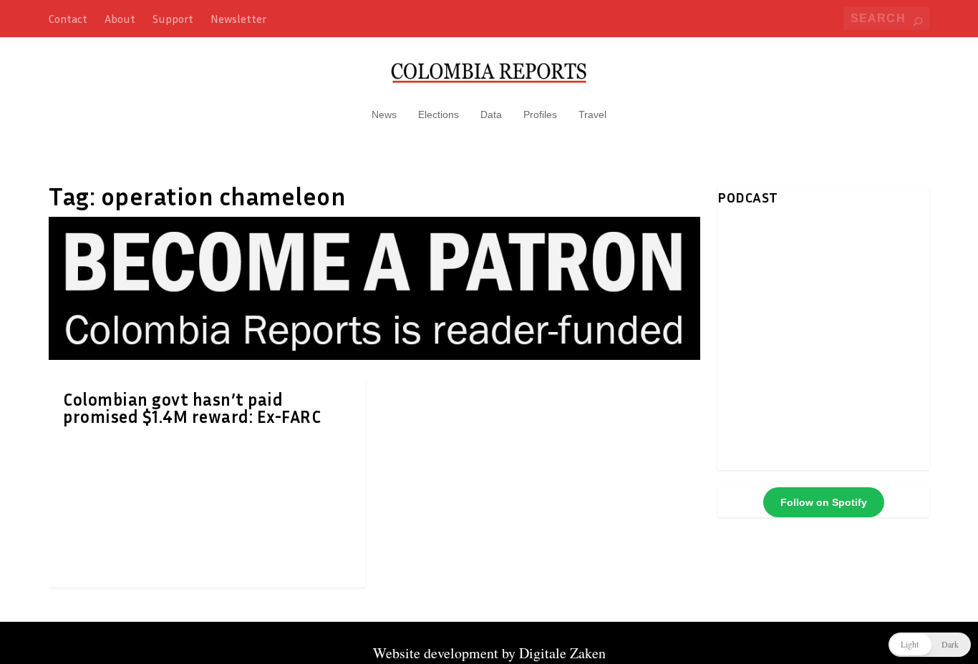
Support (172, 18)
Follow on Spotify (823, 502)
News (384, 114)
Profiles (540, 114)
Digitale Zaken (562, 653)
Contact (68, 18)
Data (491, 114)
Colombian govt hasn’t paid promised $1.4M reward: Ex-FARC (192, 407)
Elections (438, 114)
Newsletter (238, 18)
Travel (592, 114)
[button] (930, 645)
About (120, 18)
